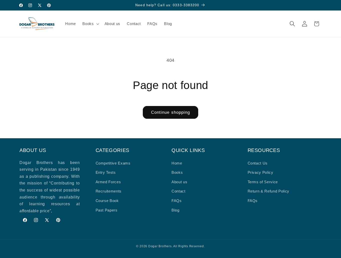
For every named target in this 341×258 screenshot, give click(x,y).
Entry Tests (106, 172)
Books (177, 172)
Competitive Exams (113, 163)
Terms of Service (263, 182)
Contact (178, 191)
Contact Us (258, 163)
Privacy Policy (260, 172)
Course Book (107, 200)
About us (179, 182)
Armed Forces (108, 182)
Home (176, 163)
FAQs (176, 200)
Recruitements (109, 191)
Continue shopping (170, 112)
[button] (90, 24)
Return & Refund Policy (269, 191)
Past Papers (107, 210)
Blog (175, 210)
